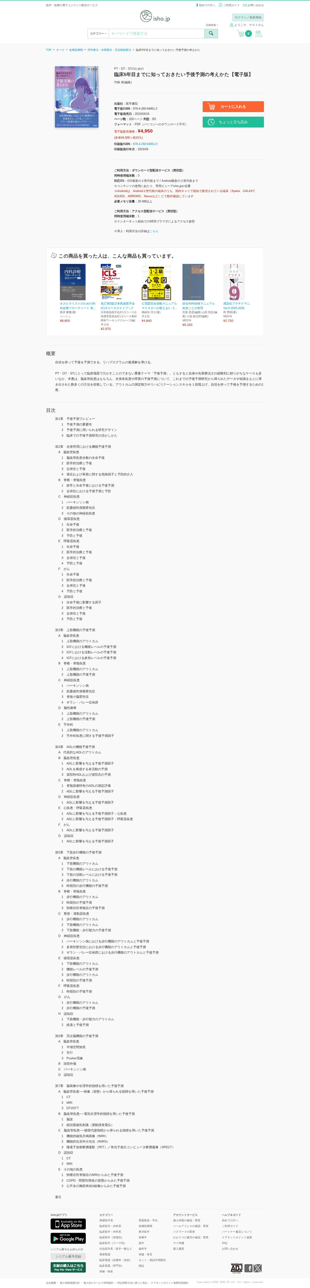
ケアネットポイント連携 (237, 1237)
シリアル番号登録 (68, 1256)
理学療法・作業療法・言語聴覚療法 (109, 50)
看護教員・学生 (148, 1220)
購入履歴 (178, 1248)
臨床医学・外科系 (110, 1231)
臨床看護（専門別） (111, 1265)
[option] (80, 293)
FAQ (224, 1243)
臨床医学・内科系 (110, 1226)
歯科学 (143, 1248)
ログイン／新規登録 (248, 17)
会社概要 (51, 1282)
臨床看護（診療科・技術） (115, 1260)
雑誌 (141, 1265)
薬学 (141, 1243)
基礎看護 (104, 1254)
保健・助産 (106, 1271)
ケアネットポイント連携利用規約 (169, 1282)
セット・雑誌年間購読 (152, 1260)
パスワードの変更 (184, 1231)
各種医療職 (76, 50)
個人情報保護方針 (70, 1282)
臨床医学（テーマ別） (113, 1243)
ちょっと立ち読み (233, 122)
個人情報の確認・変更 (186, 1220)
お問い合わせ (256, 5)
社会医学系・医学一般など (115, 1248)
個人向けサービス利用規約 (98, 1282)
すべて (60, 50)
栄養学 (143, 1237)
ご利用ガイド (231, 5)
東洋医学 (144, 1231)
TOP (49, 50)
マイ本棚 (178, 1243)
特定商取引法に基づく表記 (132, 1282)
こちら (154, 231)
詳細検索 (211, 25)
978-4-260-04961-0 (145, 144)
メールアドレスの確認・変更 (191, 1226)
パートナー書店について (237, 1231)
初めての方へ (207, 5)
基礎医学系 (106, 1220)
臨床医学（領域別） (111, 1237)
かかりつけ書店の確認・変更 (191, 1237)
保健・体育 (145, 1254)
